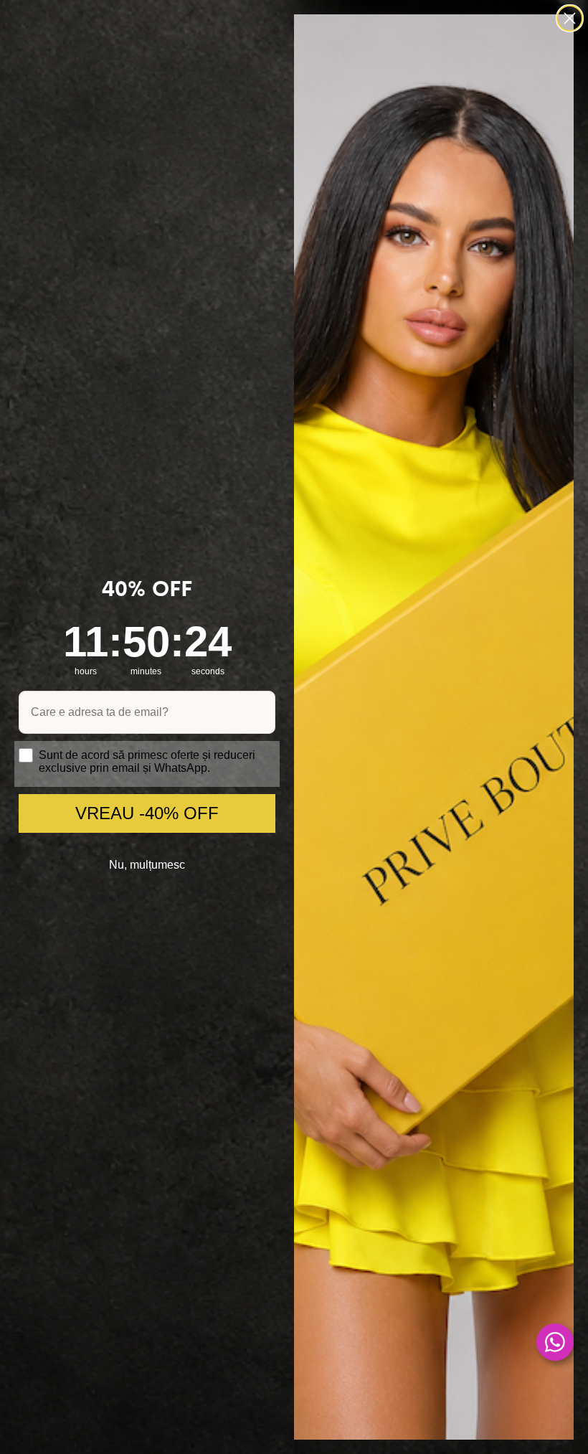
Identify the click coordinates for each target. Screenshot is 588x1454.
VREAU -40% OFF (147, 813)
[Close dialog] (569, 18)
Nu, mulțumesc (147, 865)
